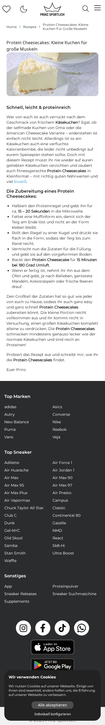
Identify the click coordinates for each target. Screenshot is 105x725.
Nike (56, 421)
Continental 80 (66, 515)
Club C (10, 515)
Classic (58, 507)
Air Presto (61, 492)
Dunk (9, 523)
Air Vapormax (17, 500)
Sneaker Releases (20, 593)
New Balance (16, 421)
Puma (10, 429)
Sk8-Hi (58, 545)
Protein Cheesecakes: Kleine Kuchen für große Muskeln (65, 27)
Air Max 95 (14, 485)
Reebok (59, 429)
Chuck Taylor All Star (24, 507)
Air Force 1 (62, 462)
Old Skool (13, 538)
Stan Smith (15, 553)
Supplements (16, 601)
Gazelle (59, 523)
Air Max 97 (62, 485)
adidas (10, 406)
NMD (57, 530)
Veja (56, 437)
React (57, 538)
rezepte (29, 27)
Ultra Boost (63, 553)
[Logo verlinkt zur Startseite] (52, 9)
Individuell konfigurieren (52, 714)
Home (11, 27)
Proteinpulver (65, 586)
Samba (11, 545)
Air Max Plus (15, 492)
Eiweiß (20, 181)
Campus (60, 500)
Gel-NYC (12, 530)
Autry (9, 414)
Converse (61, 414)
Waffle (10, 560)
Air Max (11, 477)
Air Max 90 (62, 477)
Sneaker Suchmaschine (74, 593)
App (8, 586)
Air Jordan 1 (63, 470)
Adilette (11, 462)
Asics (57, 406)
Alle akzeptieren (52, 704)
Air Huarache (16, 470)
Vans (8, 437)
